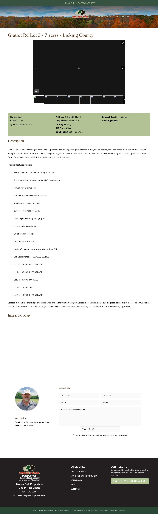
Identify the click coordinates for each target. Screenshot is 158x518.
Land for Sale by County (83, 476)
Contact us (122, 16)
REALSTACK (65, 510)
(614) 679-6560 (88, 3)
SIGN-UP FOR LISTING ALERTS (130, 481)
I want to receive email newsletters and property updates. (101, 435)
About (73, 484)
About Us (103, 16)
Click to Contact (122, 117)
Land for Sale (52, 16)
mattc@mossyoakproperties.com (35, 422)
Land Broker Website (41, 510)
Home (36, 16)
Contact (75, 489)
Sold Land (76, 480)
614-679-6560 (27, 425)
